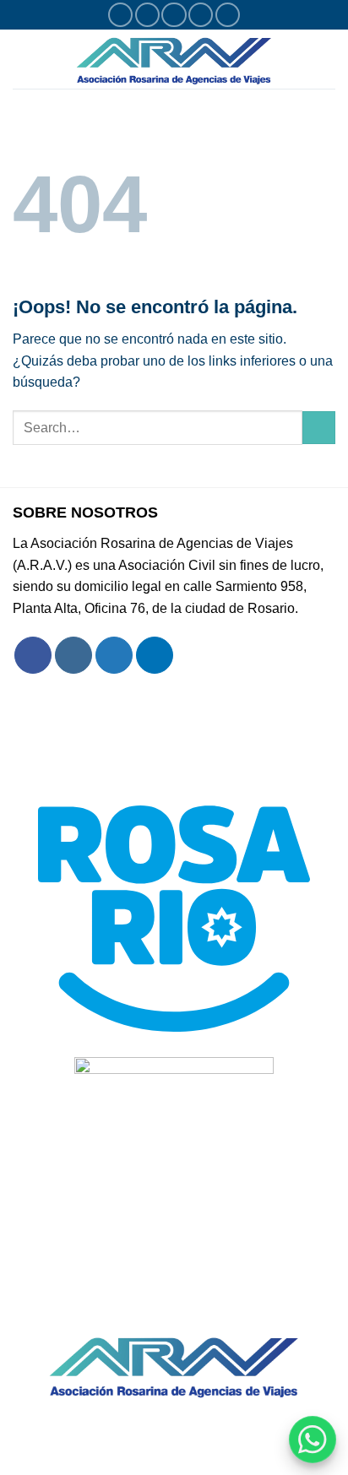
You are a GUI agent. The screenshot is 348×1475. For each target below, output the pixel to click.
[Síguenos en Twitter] (173, 15)
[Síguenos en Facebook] (120, 15)
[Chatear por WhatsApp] (312, 1439)
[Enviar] (318, 427)
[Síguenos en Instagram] (147, 15)
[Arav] (174, 59)
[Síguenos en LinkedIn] (227, 15)
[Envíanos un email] (200, 15)
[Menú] (23, 58)
